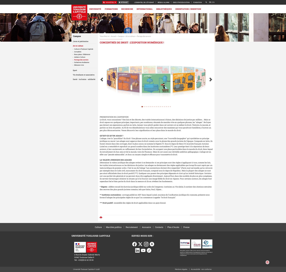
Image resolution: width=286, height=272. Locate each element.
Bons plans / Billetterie (82, 54)
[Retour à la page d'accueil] (79, 12)
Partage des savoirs (81, 60)
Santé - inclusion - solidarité (84, 79)
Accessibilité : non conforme (201, 269)
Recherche (127, 9)
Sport (75, 70)
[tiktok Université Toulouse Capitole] (149, 250)
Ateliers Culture (79, 57)
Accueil (113, 36)
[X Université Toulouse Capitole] (140, 244)
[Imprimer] (101, 217)
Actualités (77, 52)
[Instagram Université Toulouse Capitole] (146, 244)
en (213, 2)
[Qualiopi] (185, 244)
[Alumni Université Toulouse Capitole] (152, 244)
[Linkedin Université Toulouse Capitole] (137, 250)
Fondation (197, 2)
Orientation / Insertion (188, 9)
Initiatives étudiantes (81, 62)
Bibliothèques (164, 9)
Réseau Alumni (163, 2)
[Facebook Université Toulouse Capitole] (134, 244)
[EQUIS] (196, 244)
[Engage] (207, 244)
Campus (93, 17)
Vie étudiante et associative (84, 75)
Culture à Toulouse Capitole (83, 49)
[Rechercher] (206, 2)
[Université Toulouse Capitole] (91, 247)
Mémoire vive (79, 65)
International (145, 9)
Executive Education (181, 2)
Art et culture (130, 36)
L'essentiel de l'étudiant (144, 2)
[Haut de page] (267, 262)
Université (95, 9)
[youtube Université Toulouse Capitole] (143, 250)
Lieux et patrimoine (80, 41)
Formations (111, 9)
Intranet (124, 2)
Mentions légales (181, 269)
